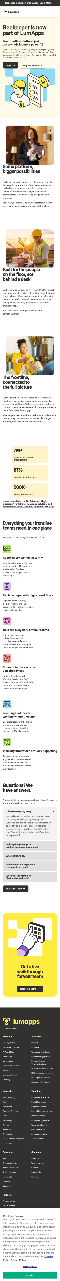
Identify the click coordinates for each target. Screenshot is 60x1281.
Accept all (30, 1275)
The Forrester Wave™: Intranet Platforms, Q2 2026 (28, 506)
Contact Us (51, 800)
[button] (57, 3)
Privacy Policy (18, 1260)
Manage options (30, 1266)
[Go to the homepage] (21, 1021)
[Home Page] (11, 12)
